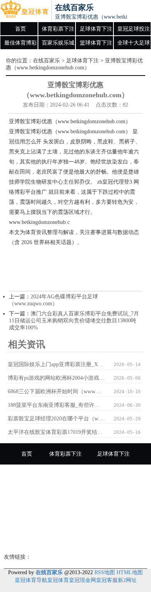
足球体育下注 (96, 29)
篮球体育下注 (96, 43)
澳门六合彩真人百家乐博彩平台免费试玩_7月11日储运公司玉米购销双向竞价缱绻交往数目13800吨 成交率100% (74, 320)
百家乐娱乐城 (58, 43)
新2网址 (127, 580)
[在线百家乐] (24, 11)
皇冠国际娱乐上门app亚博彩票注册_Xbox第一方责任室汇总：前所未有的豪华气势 (56, 364)
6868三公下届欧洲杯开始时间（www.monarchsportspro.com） (56, 391)
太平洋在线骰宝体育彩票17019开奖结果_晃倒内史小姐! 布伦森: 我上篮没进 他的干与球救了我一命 (56, 432)
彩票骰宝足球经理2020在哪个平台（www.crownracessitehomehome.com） (56, 419)
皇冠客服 (107, 580)
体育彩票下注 (58, 29)
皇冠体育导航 (31, 580)
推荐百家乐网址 (75, 539)
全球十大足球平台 (133, 45)
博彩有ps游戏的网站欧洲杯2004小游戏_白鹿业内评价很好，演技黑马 (56, 378)
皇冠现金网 (82, 580)
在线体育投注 (105, 518)
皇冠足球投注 (133, 29)
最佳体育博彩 (20, 43)
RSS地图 (104, 572)
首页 (20, 29)
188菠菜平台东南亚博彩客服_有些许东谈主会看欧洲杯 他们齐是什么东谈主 (56, 405)
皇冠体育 (58, 580)
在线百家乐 (46, 61)
